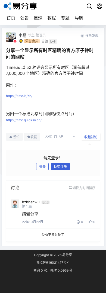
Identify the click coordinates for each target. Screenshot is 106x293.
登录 (42, 167)
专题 (65, 18)
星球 (38, 18)
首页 (11, 18)
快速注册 (60, 167)
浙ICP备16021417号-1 (53, 262)
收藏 (33, 137)
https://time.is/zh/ (19, 96)
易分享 (66, 255)
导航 (78, 18)
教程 (51, 18)
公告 (24, 18)
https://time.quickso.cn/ (24, 120)
